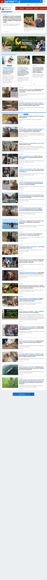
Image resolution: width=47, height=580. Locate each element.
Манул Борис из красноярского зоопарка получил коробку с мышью (38, 76)
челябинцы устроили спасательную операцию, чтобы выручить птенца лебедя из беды (23, 71)
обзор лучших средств (31, 144)
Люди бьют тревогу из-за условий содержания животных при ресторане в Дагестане (32, 161)
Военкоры (22, 8)
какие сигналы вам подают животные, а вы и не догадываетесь (8, 71)
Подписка (43, 4)
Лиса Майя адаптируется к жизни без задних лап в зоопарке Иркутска (12, 24)
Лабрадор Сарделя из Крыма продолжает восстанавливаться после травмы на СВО (31, 174)
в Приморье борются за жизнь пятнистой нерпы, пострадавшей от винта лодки (31, 104)
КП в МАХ (36, 8)
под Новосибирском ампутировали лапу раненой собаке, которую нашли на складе (31, 355)
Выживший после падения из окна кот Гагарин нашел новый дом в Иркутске (32, 346)
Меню (2, 1)
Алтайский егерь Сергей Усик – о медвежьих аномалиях (30, 234)
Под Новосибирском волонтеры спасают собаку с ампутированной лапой (31, 359)
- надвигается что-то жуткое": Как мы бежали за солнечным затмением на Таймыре (31, 222)
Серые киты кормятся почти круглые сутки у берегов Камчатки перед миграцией (31, 372)
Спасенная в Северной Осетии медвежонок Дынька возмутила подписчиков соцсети (31, 290)
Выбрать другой (8, 9)
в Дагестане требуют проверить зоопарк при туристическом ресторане (31, 157)
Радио (30, 4)
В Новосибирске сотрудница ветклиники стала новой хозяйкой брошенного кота (31, 332)
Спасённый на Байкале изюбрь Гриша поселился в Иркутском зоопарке (31, 250)
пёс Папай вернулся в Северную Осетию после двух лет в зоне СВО (31, 196)
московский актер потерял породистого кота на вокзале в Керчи (31, 183)
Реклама (36, 4)
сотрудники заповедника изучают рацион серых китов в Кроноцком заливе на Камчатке (31, 368)
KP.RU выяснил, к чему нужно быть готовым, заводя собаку (31, 265)
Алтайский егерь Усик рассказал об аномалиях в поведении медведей (31, 237)
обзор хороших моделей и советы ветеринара (31, 312)
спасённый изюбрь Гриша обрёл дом (31, 247)
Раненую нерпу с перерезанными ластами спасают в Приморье (31, 108)
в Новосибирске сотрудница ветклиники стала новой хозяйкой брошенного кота (31, 328)
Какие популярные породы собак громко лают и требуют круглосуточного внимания (31, 261)
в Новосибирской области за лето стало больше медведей (31, 273)
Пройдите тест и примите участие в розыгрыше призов (30, 120)
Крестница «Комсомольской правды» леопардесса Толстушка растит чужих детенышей (31, 386)
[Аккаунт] (45, 1)
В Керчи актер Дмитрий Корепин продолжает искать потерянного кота (31, 94)
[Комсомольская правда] (11, 1)
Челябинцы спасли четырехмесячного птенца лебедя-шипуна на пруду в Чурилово (23, 79)
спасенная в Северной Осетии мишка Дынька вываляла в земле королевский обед (32, 287)
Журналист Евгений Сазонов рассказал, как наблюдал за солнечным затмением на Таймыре (31, 226)
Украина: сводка (29, 8)
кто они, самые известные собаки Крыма (31, 170)
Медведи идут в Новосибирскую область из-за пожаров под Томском (31, 276)
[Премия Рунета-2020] (19, 1)
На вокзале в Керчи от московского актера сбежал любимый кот (32, 187)
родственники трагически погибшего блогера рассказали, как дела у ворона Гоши (30, 209)
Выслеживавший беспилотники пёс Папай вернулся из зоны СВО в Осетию (32, 200)
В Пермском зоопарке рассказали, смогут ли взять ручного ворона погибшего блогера (31, 213)
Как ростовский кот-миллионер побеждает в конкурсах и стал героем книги (31, 130)
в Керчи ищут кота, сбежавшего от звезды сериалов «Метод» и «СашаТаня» (31, 91)
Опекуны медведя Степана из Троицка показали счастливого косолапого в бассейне (30, 303)
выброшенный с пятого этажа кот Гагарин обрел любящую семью (31, 342)
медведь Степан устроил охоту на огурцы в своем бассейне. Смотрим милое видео (31, 300)
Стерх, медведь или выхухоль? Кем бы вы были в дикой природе (31, 117)
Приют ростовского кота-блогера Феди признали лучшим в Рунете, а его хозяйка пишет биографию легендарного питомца (32, 135)
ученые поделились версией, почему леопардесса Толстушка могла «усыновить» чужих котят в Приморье (31, 381)
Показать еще (22, 394)
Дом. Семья (5, 14)
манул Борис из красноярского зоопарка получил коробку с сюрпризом (38, 70)
